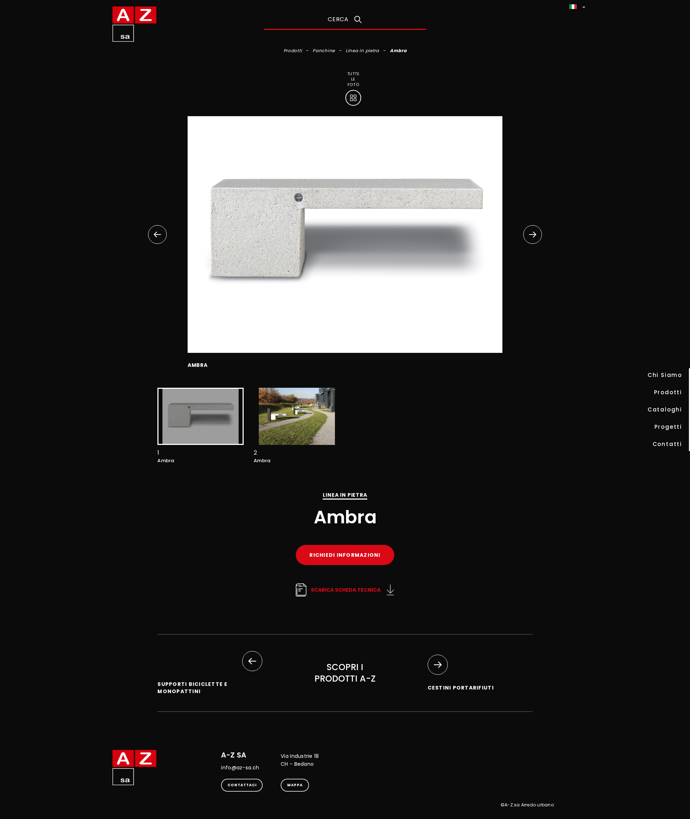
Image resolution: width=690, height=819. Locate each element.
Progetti (668, 427)
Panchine (324, 50)
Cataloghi (665, 409)
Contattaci (241, 785)
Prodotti (668, 392)
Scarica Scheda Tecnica (346, 589)
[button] (532, 234)
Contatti (667, 444)
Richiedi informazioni (344, 555)
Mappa (295, 785)
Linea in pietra (362, 50)
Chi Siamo (665, 375)
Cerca (338, 19)
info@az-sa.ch (240, 767)
